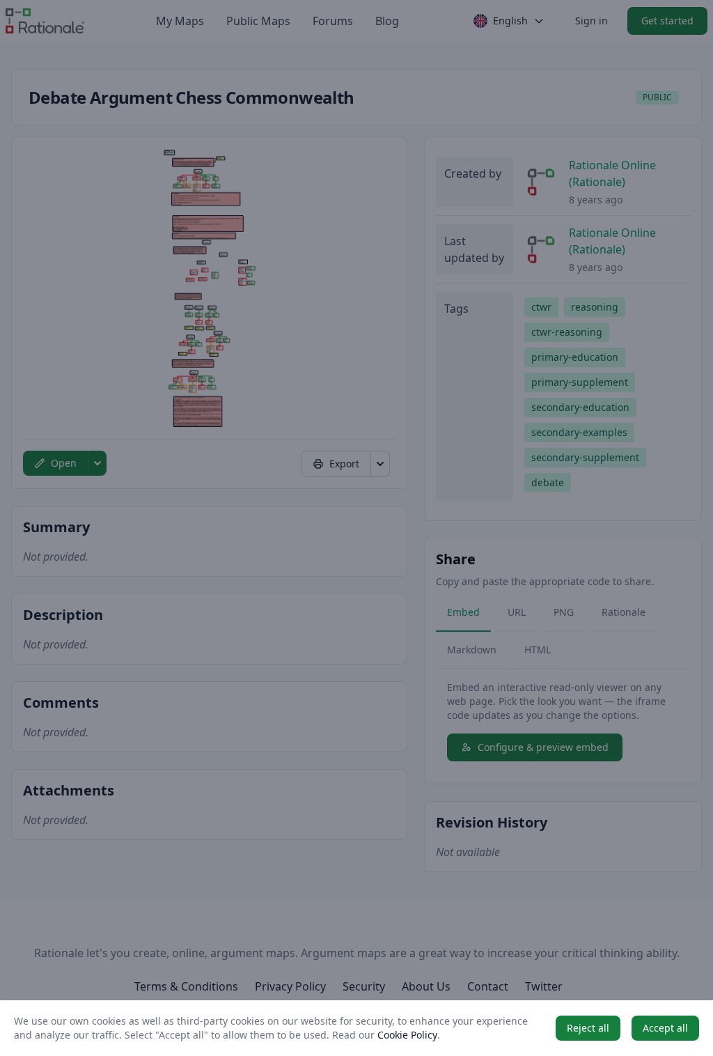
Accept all (665, 1027)
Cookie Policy (407, 1034)
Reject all (588, 1027)
